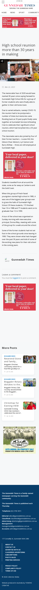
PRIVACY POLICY (11, 566)
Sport (22, 13)
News (12, 13)
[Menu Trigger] (3, 2)
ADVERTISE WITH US (12, 550)
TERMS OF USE (10, 571)
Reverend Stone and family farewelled (12, 361)
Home (4, 13)
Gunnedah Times (22, 259)
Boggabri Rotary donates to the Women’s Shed (13, 384)
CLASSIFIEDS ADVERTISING (15, 552)
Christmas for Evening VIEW (11, 404)
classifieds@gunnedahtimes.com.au (23, 518)
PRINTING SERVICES (12, 560)
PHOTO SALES (10, 557)
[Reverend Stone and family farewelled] (29, 363)
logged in (16, 278)
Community (33, 13)
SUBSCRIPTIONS (11, 555)
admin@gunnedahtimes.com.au (21, 529)
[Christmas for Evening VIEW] (29, 409)
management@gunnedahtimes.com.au (15, 526)
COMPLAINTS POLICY (13, 568)
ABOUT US (9, 544)
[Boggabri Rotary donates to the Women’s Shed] (29, 386)
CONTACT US (10, 547)
